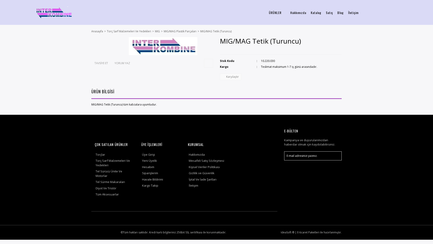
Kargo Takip (150, 185)
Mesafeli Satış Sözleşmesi (206, 161)
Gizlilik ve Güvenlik (201, 173)
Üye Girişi (148, 154)
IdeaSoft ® (287, 232)
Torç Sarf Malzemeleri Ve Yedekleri (113, 163)
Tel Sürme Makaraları (110, 182)
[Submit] (336, 155)
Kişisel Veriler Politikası (204, 167)
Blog (340, 12)
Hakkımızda (298, 12)
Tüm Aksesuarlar (107, 194)
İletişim (353, 12)
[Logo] (54, 12)
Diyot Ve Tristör (106, 188)
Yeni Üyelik (149, 161)
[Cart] (424, 12)
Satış (329, 12)
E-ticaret (302, 232)
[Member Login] (402, 12)
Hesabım (148, 167)
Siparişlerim (150, 173)
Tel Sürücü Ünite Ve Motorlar (109, 173)
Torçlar (100, 154)
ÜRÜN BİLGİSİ (102, 91)
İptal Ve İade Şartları (202, 179)
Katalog (316, 12)
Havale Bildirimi (152, 179)
